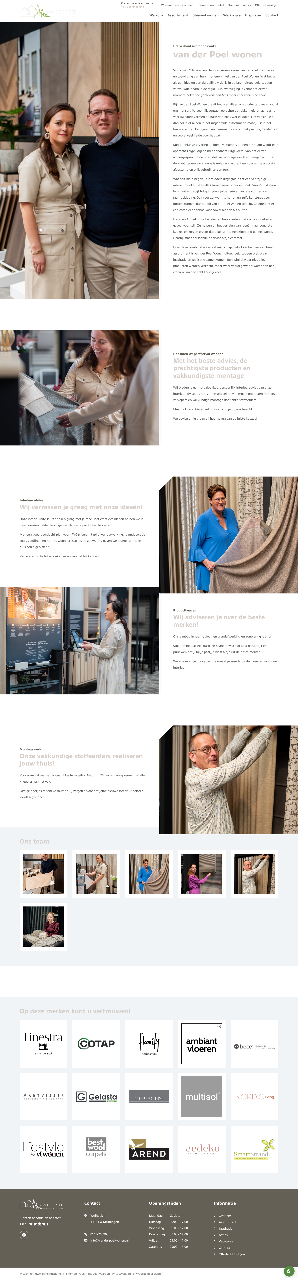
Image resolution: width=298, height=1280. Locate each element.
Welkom (156, 15)
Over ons (233, 5)
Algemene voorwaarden (94, 1273)
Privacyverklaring (123, 1273)
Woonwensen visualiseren (177, 5)
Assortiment (177, 15)
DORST (158, 1273)
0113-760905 (99, 1234)
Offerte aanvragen (266, 5)
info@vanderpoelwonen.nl (109, 1240)
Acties (247, 5)
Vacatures (226, 1241)
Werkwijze (232, 15)
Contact (271, 15)
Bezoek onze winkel (211, 5)
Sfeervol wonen (206, 15)
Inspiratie (253, 15)
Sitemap (71, 1273)
